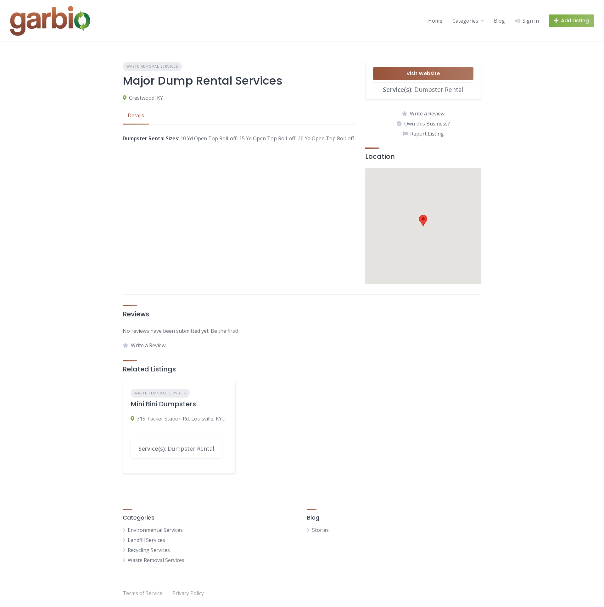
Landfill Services (146, 540)
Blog (499, 20)
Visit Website (423, 73)
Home (435, 20)
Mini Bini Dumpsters (163, 404)
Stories (320, 529)
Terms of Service (142, 593)
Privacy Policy (188, 593)
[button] (423, 220)
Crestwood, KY (146, 97)
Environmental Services (155, 529)
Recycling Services (149, 550)
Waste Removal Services (152, 66)
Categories (465, 20)
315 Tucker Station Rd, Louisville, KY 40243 (182, 418)
